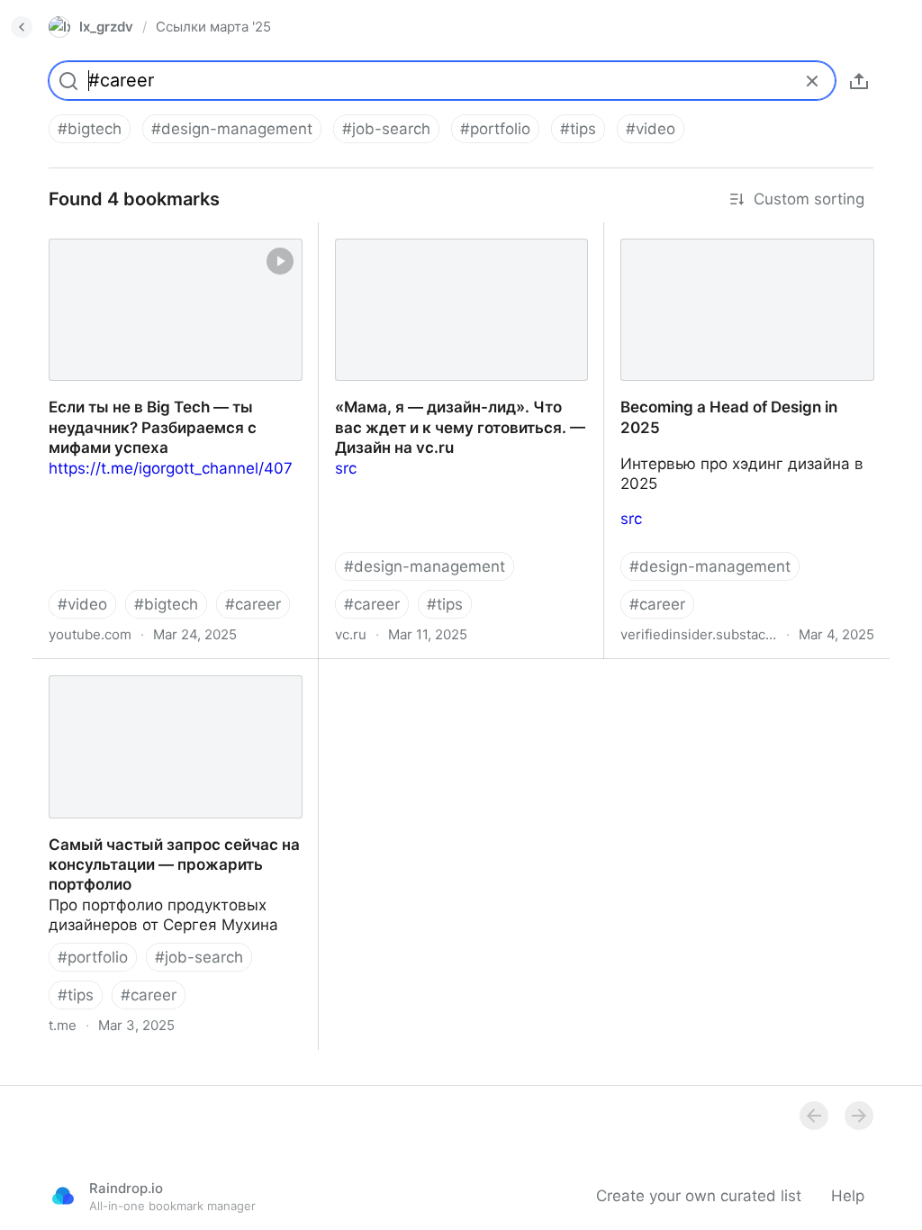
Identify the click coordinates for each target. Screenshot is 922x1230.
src (346, 468)
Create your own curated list (698, 1196)
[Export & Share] (859, 81)
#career (253, 604)
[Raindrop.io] (63, 1195)
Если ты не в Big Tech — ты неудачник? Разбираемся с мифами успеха (167, 252)
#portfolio (495, 129)
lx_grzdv (106, 26)
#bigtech (90, 129)
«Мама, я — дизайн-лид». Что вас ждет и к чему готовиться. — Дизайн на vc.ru (458, 252)
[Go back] (21, 27)
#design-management (231, 129)
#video (650, 129)
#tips (578, 129)
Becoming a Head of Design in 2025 (734, 232)
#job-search (386, 129)
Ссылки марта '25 (213, 26)
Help (847, 1196)
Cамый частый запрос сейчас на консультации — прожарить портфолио (155, 689)
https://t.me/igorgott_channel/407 (171, 468)
